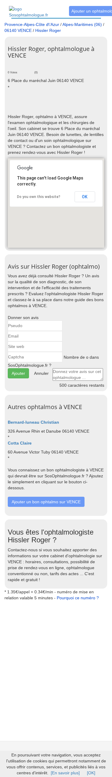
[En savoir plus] (65, 772)
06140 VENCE (18, 30)
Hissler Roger (48, 30)
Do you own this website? (38, 197)
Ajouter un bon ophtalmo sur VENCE (46, 501)
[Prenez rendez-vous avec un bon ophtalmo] (34, 8)
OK (85, 196)
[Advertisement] (60, 104)
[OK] (91, 772)
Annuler (41, 373)
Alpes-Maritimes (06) (82, 24)
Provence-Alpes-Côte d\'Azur (31, 24)
